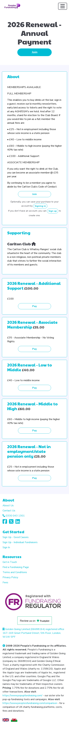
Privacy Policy (10, 577)
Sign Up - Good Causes (16, 537)
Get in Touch (10, 562)
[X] (11, 522)
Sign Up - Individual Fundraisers (20, 542)
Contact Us (9, 510)
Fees (5, 582)
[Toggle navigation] (62, 6)
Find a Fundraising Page (16, 567)
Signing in (40, 206)
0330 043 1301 (15, 515)
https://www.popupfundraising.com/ (22, 695)
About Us (8, 505)
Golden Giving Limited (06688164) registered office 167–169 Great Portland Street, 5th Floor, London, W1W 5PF (33, 633)
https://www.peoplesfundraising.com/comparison (30, 703)
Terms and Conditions (15, 572)
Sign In (6, 547)
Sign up (52, 210)
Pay (34, 306)
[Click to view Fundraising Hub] (33, 243)
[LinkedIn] (17, 522)
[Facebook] (5, 522)
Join (34, 52)
